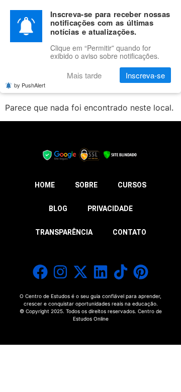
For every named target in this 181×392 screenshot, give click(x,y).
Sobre (86, 185)
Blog (58, 209)
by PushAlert (29, 85)
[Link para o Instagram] (60, 271)
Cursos (132, 185)
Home (45, 185)
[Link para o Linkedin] (100, 271)
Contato (129, 232)
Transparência (64, 232)
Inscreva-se (145, 75)
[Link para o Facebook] (40, 271)
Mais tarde (84, 75)
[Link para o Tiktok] (120, 271)
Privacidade (110, 209)
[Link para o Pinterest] (140, 271)
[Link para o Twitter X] (80, 271)
